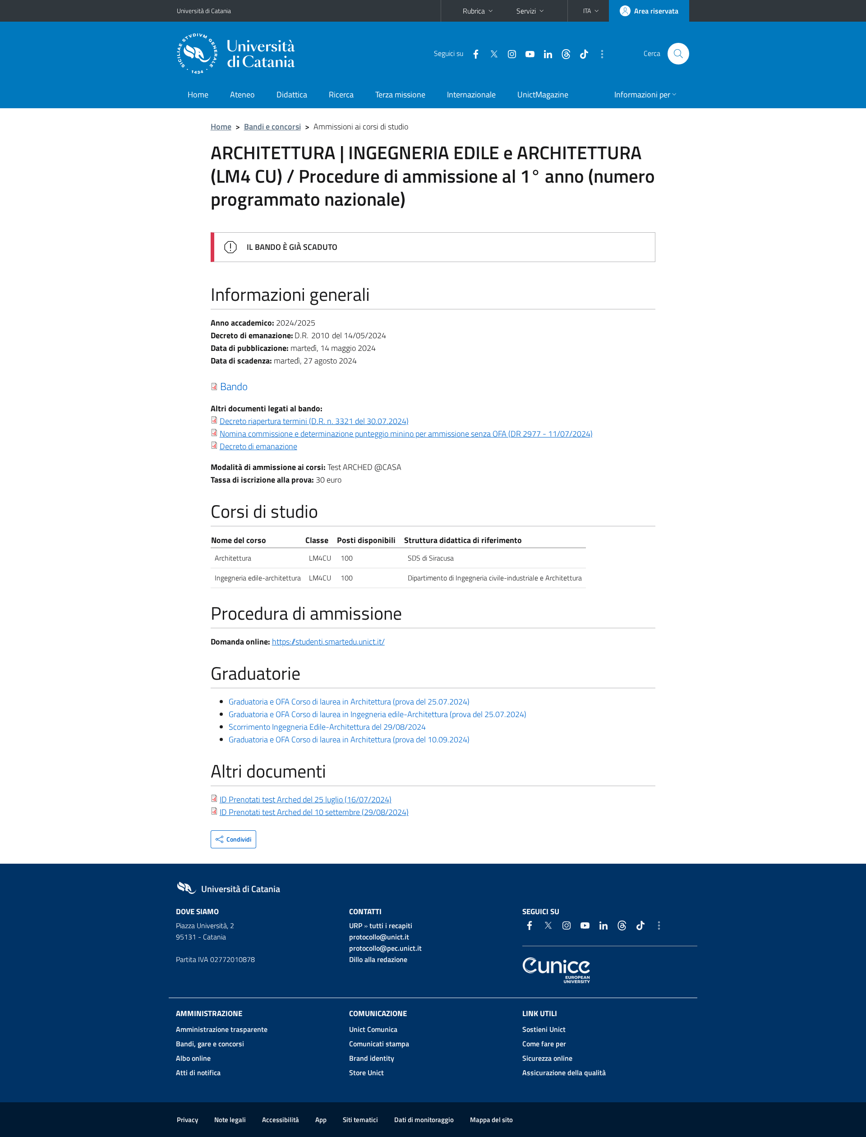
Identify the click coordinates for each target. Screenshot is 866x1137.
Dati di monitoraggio (424, 1119)
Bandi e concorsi (272, 126)
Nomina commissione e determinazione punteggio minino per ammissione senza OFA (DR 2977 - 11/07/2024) (406, 434)
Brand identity (371, 1058)
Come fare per (544, 1043)
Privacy (187, 1119)
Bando (234, 386)
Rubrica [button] (474, 10)
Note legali (230, 1119)
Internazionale (471, 94)
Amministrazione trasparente (221, 1029)
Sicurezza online (547, 1058)
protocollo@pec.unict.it (385, 948)
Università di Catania (204, 10)
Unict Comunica (373, 1029)
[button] (592, 10)
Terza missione (400, 94)
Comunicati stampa (379, 1043)
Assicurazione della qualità (564, 1072)
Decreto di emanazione (258, 446)
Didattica (291, 94)
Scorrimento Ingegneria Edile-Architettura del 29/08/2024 (327, 727)
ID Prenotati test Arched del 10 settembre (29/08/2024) (314, 812)
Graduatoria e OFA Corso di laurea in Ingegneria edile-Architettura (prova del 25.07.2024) (378, 714)
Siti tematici (360, 1119)
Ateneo (242, 94)
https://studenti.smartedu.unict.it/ (328, 641)
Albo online (193, 1058)
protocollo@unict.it (379, 936)
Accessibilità (280, 1119)
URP (355, 925)
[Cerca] (678, 53)
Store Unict (366, 1072)
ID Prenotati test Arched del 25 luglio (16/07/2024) (306, 799)
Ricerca (341, 94)
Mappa (491, 1119)
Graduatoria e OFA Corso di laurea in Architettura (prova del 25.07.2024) (349, 701)
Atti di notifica (198, 1072)
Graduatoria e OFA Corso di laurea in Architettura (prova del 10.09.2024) (349, 739)
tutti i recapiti (390, 925)
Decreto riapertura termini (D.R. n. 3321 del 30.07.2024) (314, 421)
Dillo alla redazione (378, 959)
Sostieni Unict (544, 1029)
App (321, 1119)
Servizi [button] (526, 10)
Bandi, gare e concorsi (210, 1043)
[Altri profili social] (599, 53)
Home (198, 94)
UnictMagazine (542, 94)
